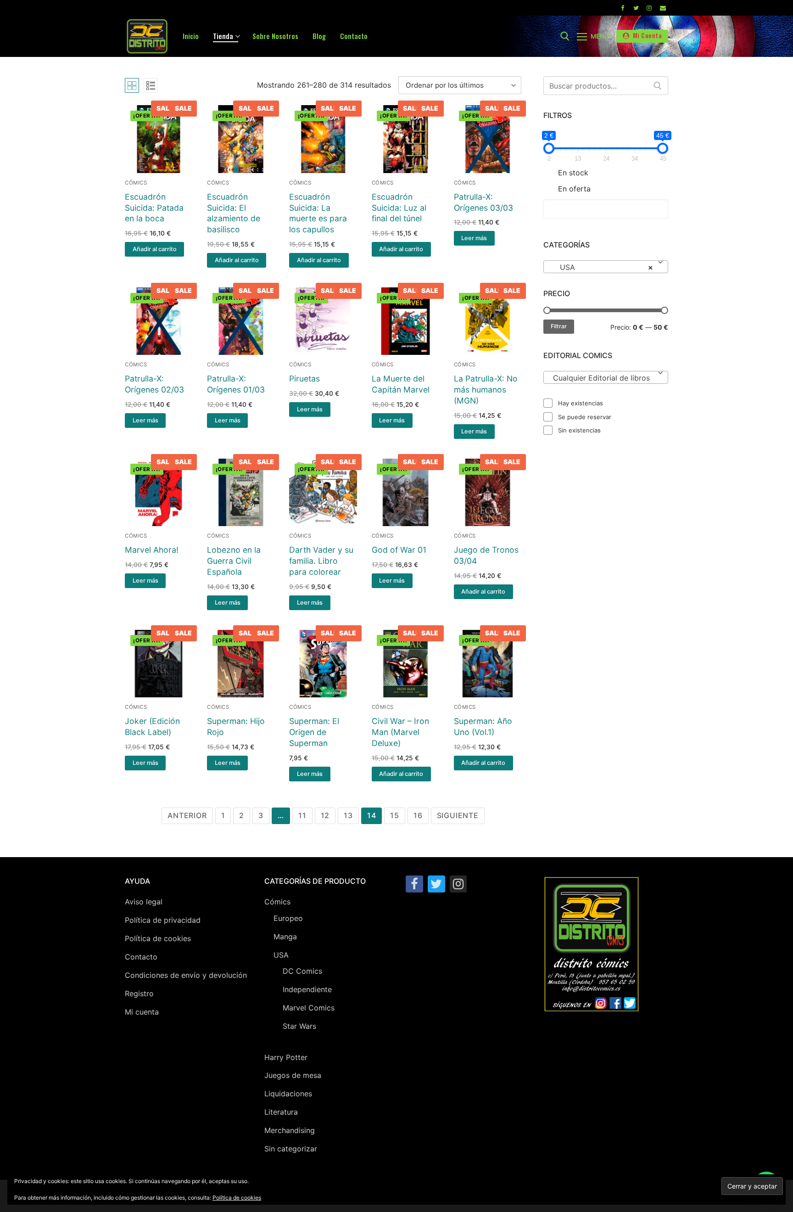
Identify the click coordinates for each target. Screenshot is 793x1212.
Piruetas (304, 378)
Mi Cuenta (646, 35)
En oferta (574, 188)
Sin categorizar (290, 1148)
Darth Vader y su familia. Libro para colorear (321, 561)
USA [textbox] (603, 267)
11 (302, 815)
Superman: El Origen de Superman (314, 732)
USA (281, 955)
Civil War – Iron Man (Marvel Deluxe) (400, 732)
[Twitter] (636, 7)
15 (394, 815)
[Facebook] (622, 7)
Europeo (288, 918)
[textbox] (605, 381)
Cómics (136, 183)
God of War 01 (399, 550)
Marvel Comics (309, 1007)
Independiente (307, 989)
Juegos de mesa (292, 1075)
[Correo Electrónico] (663, 7)
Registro (139, 993)
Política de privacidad (163, 920)
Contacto (141, 956)
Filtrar (559, 326)
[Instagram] (649, 7)
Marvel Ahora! (152, 550)
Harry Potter (285, 1057)
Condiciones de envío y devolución (186, 975)
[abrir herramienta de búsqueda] (565, 36)
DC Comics (302, 971)
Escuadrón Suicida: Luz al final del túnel (399, 208)
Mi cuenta (142, 1011)
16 (418, 815)
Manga (285, 936)
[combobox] (605, 266)
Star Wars (299, 1026)
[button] (154, 249)
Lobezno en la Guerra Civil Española (234, 561)
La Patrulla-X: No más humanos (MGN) (486, 389)
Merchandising (289, 1130)
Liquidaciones (288, 1093)
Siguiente (458, 815)
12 (325, 815)
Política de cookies (158, 938)
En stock (573, 172)
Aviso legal (143, 901)
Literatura (281, 1112)
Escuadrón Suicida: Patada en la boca (154, 208)
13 (348, 815)
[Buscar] (657, 85)
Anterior (187, 815)
